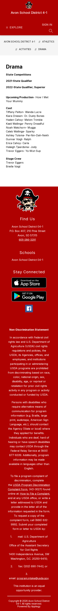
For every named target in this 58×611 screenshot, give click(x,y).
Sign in (47, 24)
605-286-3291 (27, 239)
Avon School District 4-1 (19, 41)
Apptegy (35, 606)
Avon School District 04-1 (27, 259)
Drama (42, 49)
